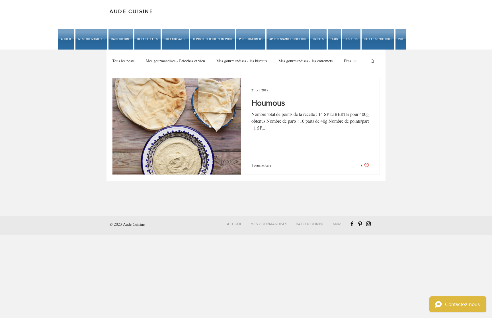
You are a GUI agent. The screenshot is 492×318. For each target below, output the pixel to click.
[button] (175, 39)
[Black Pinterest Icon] (360, 224)
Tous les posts (123, 60)
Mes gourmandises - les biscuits (241, 60)
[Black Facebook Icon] (352, 224)
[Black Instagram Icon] (368, 224)
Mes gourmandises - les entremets (305, 60)
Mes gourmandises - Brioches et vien (175, 60)
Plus (347, 60)
